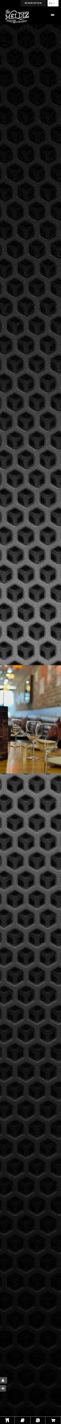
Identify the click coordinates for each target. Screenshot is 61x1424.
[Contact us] (37, 1420)
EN (51, 3)
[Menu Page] (7, 1420)
